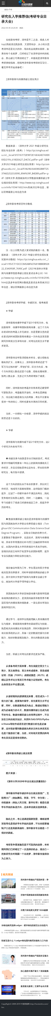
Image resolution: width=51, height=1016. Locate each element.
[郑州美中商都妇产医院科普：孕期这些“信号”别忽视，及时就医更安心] (8, 887)
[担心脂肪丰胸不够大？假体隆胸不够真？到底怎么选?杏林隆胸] (8, 978)
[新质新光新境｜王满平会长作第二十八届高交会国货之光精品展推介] (8, 993)
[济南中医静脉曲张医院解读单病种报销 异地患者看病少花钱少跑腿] (8, 902)
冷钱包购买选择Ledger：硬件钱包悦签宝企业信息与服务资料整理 (24, 926)
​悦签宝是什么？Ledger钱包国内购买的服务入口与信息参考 (24, 941)
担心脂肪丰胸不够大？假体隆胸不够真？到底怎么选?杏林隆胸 (34, 972)
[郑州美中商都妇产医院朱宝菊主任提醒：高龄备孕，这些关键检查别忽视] (8, 963)
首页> (6, 9)
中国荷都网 (2, 9)
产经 (10, 9)
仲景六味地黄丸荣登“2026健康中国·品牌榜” (34, 911)
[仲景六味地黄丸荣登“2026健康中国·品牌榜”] (8, 917)
